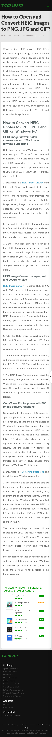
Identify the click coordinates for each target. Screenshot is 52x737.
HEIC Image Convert (13, 286)
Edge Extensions (9, 681)
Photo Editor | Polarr (22, 628)
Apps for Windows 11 (10, 669)
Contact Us (39, 725)
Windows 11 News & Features (13, 693)
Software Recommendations (13, 690)
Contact (6, 704)
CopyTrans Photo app (33, 472)
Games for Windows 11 (11, 672)
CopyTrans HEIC (20, 596)
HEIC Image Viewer (32, 183)
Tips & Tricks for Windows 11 (13, 687)
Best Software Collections (12, 684)
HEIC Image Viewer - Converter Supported (25, 612)
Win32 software (8, 675)
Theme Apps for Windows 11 (13, 696)
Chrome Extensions (10, 678)
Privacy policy (8, 707)
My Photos (18, 636)
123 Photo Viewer (21, 619)
